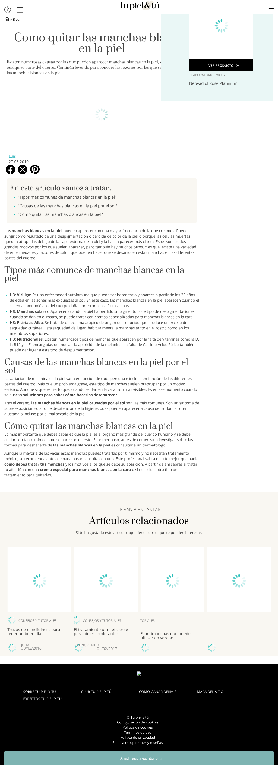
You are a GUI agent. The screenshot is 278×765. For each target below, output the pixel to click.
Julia (25, 645)
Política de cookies (137, 727)
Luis (12, 156)
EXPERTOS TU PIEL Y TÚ (42, 698)
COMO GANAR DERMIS (157, 691)
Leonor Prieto (100, 645)
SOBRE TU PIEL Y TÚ (39, 691)
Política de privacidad (137, 737)
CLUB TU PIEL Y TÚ (96, 691)
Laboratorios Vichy (208, 75)
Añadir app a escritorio (139, 758)
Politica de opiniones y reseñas (137, 742)
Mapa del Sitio (210, 691)
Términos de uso (137, 732)
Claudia (160, 645)
